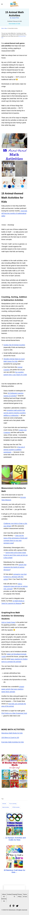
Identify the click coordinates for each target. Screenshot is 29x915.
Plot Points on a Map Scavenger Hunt (14, 713)
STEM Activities (16, 807)
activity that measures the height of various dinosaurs (15, 567)
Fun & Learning (12, 803)
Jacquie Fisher (15, 17)
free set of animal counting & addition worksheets (14, 449)
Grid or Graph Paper (8, 622)
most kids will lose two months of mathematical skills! (14, 213)
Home (2, 28)
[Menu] (2, 4)
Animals (4, 803)
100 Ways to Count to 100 (10, 737)
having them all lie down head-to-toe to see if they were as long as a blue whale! (16, 555)
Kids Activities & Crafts (14, 23)
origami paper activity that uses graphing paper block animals (12, 689)
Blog (6, 28)
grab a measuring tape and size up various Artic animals (16, 586)
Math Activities (5, 807)
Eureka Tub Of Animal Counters (14, 345)
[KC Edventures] (14, 4)
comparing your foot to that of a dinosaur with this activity (15, 576)
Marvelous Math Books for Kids (12, 733)
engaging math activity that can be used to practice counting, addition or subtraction (15, 412)
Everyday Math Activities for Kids (12, 742)
